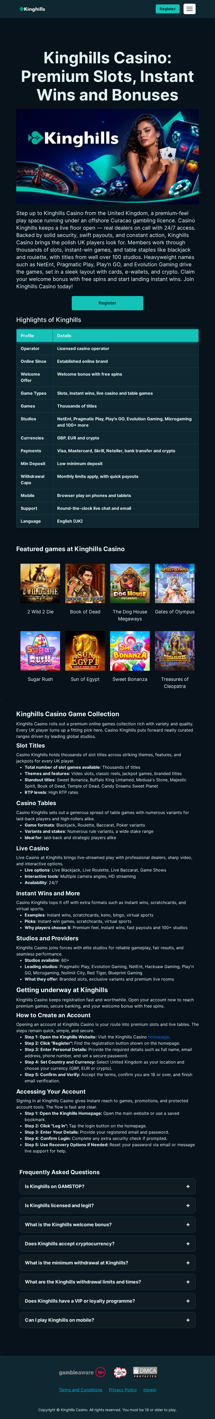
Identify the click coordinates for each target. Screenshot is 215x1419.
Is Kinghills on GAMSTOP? (54, 1186)
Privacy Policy (123, 1389)
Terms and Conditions (80, 1389)
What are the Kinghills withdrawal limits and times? (83, 1282)
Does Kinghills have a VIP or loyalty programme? (80, 1301)
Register (167, 9)
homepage (158, 1036)
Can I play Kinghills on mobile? (59, 1320)
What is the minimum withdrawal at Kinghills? (76, 1262)
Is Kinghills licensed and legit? (59, 1205)
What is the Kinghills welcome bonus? (68, 1224)
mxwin (149, 1389)
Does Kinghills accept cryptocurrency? (70, 1243)
